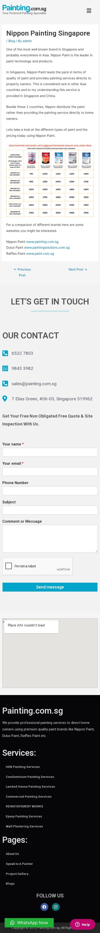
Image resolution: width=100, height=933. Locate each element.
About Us (12, 854)
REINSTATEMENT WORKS (24, 806)
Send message (50, 587)
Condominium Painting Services (30, 777)
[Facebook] (44, 907)
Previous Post (22, 272)
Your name (13, 444)
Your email (12, 463)
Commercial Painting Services (29, 796)
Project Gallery (17, 874)
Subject (9, 502)
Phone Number (15, 483)
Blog (11, 41)
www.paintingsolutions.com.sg (47, 247)
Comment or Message (22, 521)
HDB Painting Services (23, 767)
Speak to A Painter (19, 864)
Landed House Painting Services (30, 786)
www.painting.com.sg (42, 242)
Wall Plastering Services (24, 826)
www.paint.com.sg (40, 253)
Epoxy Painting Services (24, 816)
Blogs (10, 883)
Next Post (78, 269)
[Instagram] (56, 907)
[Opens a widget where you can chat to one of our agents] (82, 925)
